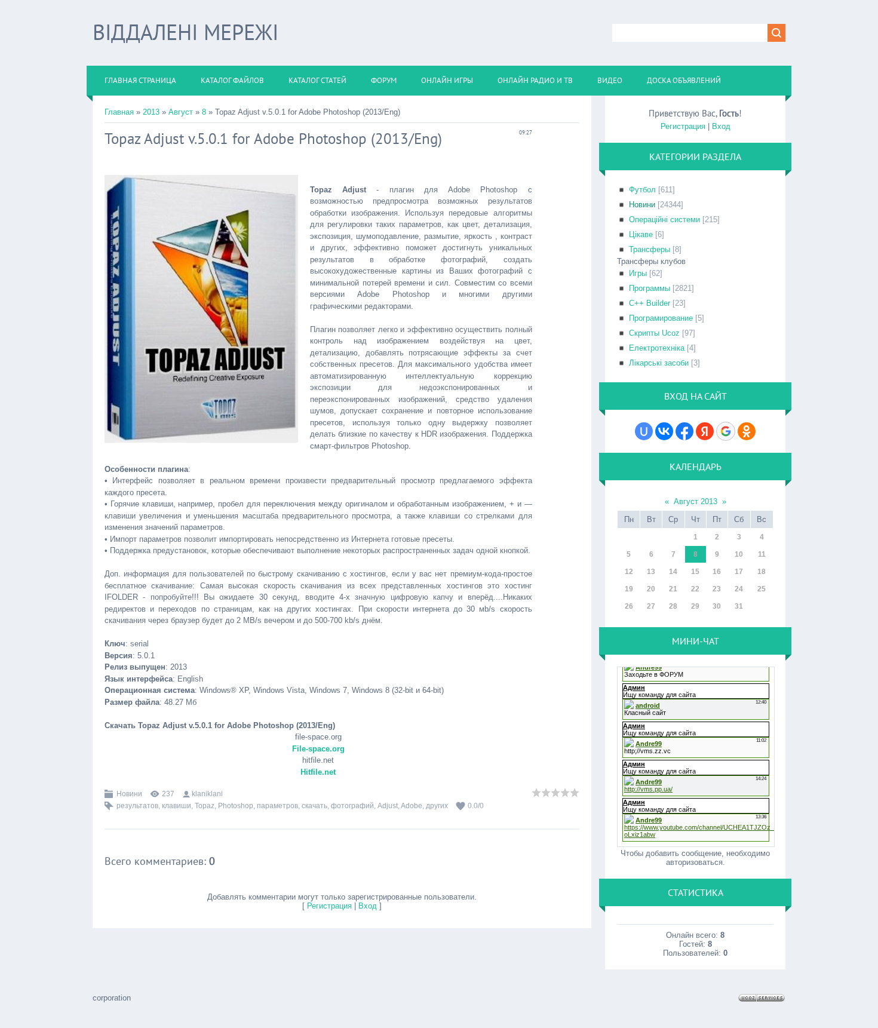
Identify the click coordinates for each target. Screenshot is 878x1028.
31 (739, 606)
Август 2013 (695, 501)
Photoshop (235, 806)
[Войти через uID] (644, 431)
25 (761, 589)
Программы (649, 288)
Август (180, 112)
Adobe (411, 806)
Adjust (387, 806)
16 (717, 571)
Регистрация (329, 905)
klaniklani (207, 794)
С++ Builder (649, 303)
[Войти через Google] (725, 431)
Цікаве (641, 234)
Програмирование (661, 318)
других (437, 806)
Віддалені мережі (185, 32)
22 (695, 589)
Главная (119, 112)
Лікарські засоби (659, 362)
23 (717, 589)
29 (695, 606)
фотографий (352, 806)
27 (651, 606)
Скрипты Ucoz (654, 333)
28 (673, 606)
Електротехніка (656, 347)
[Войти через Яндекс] (705, 431)
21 (673, 589)
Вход (367, 905)
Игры (638, 273)
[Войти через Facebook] (684, 431)
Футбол (642, 189)
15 (695, 571)
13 (651, 571)
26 (629, 606)
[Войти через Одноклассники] (747, 431)
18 (761, 571)
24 (739, 589)
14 (673, 571)
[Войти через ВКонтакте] (664, 431)
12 (629, 571)
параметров (277, 806)
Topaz (204, 806)
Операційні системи (664, 219)
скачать (314, 806)
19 (629, 589)
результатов (137, 806)
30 (717, 606)
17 (739, 571)
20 (651, 589)
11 (762, 554)
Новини (129, 794)
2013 (151, 112)
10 (739, 554)
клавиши (176, 806)
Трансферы (649, 249)
